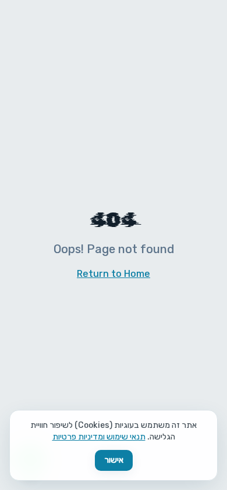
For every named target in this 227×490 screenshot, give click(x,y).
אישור (113, 460)
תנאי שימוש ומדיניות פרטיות (99, 437)
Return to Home (113, 273)
